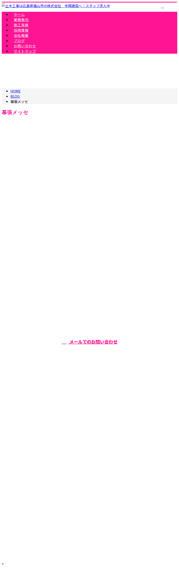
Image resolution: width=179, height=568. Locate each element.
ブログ (94, 436)
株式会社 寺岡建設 (89, 468)
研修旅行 (46, 250)
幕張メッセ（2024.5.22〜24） (30, 226)
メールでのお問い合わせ (92, 341)
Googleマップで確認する (89, 491)
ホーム (94, 376)
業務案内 (94, 388)
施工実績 (94, 400)
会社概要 (94, 424)
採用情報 (94, 412)
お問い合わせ (93, 448)
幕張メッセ (28, 250)
